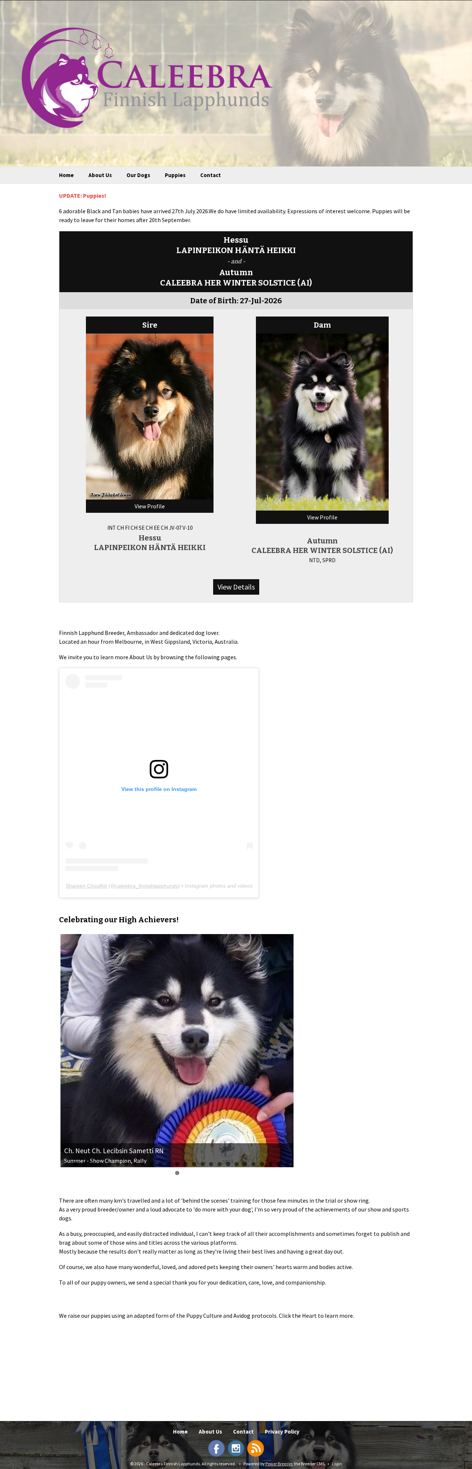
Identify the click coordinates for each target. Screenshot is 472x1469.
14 (177, 1164)
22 (245, 1164)
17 (203, 1164)
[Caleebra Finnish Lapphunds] (141, 77)
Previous (49, 1051)
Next (304, 1051)
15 (186, 1164)
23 (253, 1164)
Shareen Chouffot (86, 886)
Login (337, 1463)
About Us (100, 175)
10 (143, 1164)
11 (152, 1164)
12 (160, 1164)
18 (211, 1164)
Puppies (175, 175)
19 (220, 1164)
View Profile (150, 506)
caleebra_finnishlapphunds (146, 886)
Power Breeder (279, 1463)
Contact (210, 175)
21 (237, 1164)
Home (66, 175)
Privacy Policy (282, 1431)
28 (177, 1173)
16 (194, 1164)
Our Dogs (138, 175)
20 (228, 1164)
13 (169, 1164)
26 (279, 1164)
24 (262, 1164)
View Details (236, 586)
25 (270, 1164)
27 (287, 1164)
